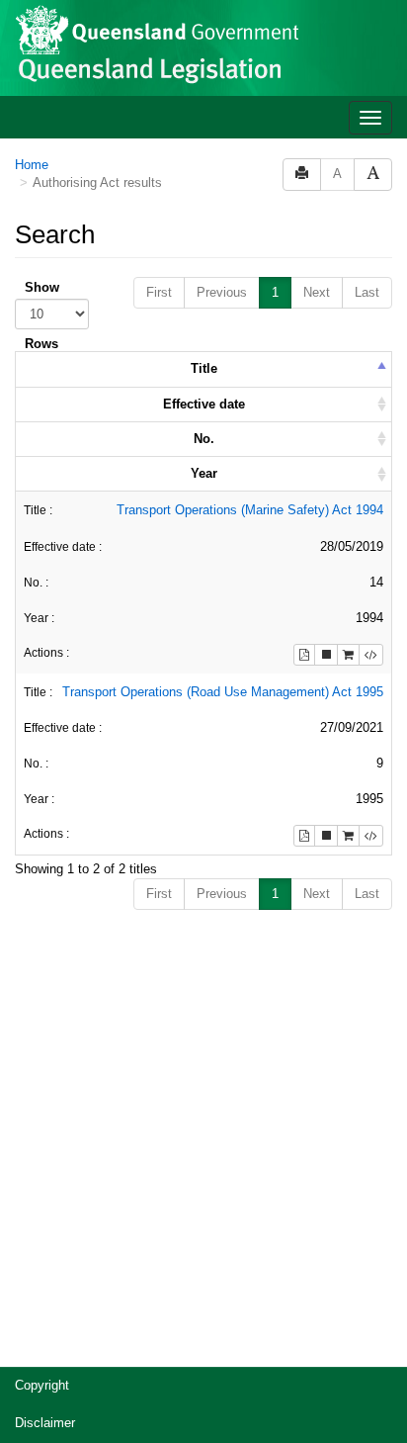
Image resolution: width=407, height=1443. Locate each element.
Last (367, 292)
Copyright (42, 1385)
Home (31, 164)
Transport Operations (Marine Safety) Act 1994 (250, 509)
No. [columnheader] (204, 438)
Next (316, 292)
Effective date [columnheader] (204, 404)
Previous (222, 292)
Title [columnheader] (204, 368)
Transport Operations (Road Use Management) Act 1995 (222, 691)
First (159, 292)
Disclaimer (45, 1422)
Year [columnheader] (204, 473)
